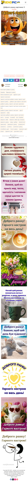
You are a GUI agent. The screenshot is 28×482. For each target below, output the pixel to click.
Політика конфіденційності (15, 475)
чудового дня (8, 131)
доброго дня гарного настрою (18, 101)
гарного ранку (4, 101)
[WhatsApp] (22, 80)
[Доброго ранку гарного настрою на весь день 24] (14, 451)
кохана (7, 117)
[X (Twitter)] (13, 479)
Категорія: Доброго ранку (7, 89)
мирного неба (4, 119)
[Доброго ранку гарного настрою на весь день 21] (14, 342)
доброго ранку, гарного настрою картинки (12, 104)
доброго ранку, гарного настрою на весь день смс (13, 107)
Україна (3, 92)
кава (8, 112)
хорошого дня (23, 129)
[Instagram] (15, 479)
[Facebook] (5, 80)
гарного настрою (5, 97)
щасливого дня (18, 131)
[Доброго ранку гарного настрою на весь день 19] (14, 269)
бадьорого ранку (10, 92)
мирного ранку (5, 122)
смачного (3, 126)
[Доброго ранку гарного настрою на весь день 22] (14, 378)
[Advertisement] (14, 60)
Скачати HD (20, 76)
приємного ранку (12, 124)
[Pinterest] (17, 479)
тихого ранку (14, 129)
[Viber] (16, 80)
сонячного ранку (17, 126)
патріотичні (22, 122)
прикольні (3, 124)
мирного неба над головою (17, 119)
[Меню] (25, 2)
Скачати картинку (10, 76)
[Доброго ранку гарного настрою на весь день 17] (14, 196)
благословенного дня (6, 94)
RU (16, 477)
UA (14, 477)
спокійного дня (5, 129)
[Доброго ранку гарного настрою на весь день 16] (14, 160)
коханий (12, 117)
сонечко (9, 126)
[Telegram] (11, 80)
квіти (2, 117)
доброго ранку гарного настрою (9, 110)
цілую (2, 131)
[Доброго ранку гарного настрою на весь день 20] (14, 305)
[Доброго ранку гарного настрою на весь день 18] (14, 233)
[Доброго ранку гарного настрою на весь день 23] (14, 414)
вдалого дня (17, 94)
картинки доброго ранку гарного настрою (12, 115)
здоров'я (3, 112)
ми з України (19, 117)
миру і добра (13, 122)
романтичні (21, 124)
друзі (21, 110)
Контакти (18, 475)
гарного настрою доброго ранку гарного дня (13, 99)
